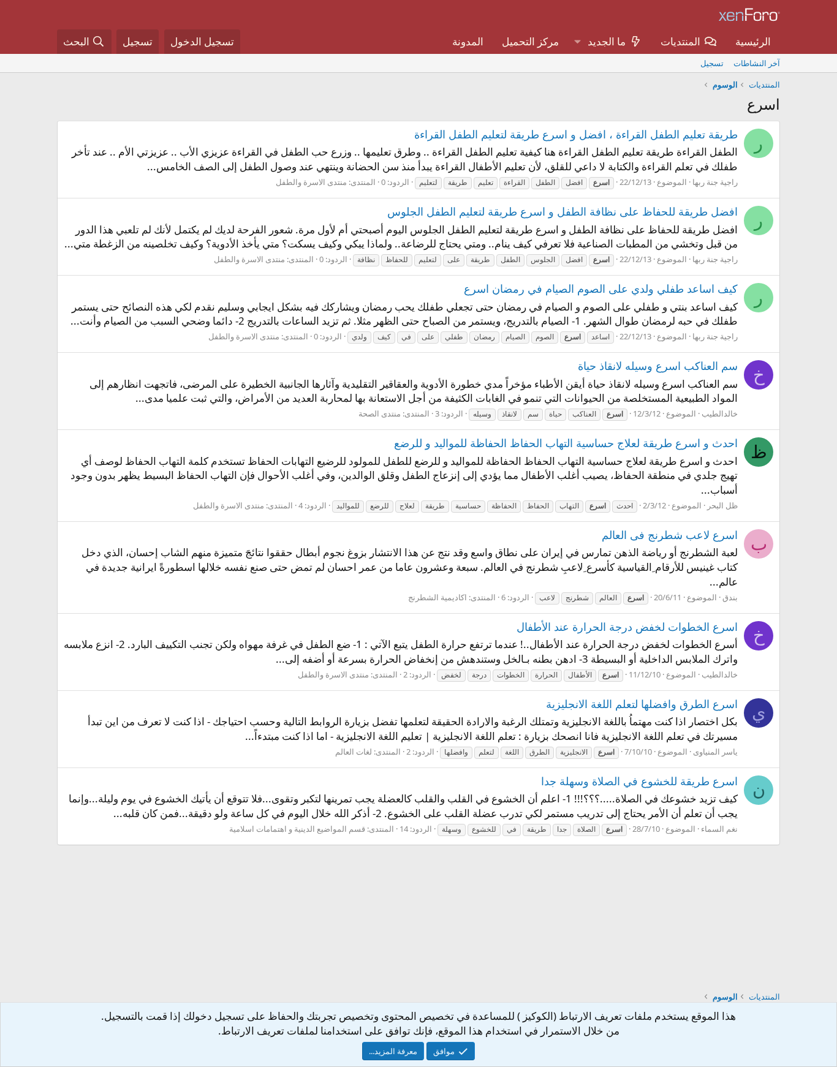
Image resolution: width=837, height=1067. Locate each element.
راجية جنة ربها (715, 181)
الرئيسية (753, 41)
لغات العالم (353, 751)
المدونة (467, 41)
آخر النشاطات (756, 63)
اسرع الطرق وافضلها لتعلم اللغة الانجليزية (642, 703)
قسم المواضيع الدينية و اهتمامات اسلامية (297, 828)
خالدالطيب (720, 413)
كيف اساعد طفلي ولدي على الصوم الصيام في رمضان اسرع (601, 288)
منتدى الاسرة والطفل (311, 181)
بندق (730, 597)
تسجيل (712, 63)
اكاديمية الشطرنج (437, 597)
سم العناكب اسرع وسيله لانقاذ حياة (658, 365)
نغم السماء (719, 828)
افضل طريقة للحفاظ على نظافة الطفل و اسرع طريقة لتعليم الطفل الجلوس (562, 211)
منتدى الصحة (379, 413)
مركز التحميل (530, 41)
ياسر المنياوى (715, 751)
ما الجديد (607, 41)
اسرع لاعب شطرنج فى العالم (670, 534)
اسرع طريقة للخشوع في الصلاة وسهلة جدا (639, 781)
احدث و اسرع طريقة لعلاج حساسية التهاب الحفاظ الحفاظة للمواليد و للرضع (566, 442)
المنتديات (680, 41)
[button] (577, 41)
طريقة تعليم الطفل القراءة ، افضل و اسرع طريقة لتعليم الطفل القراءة (576, 134)
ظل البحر (722, 505)
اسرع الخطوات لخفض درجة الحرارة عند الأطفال (627, 626)
